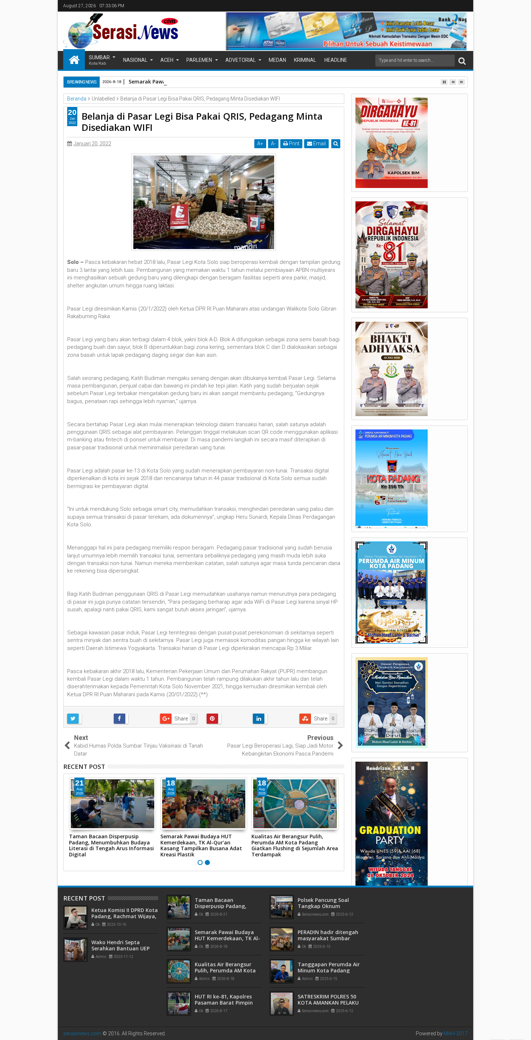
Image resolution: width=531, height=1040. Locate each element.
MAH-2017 (456, 1033)
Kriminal (305, 60)
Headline (335, 60)
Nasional (135, 60)
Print (293, 143)
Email (319, 143)
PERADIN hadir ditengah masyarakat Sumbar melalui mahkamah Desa (329, 938)
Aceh (166, 60)
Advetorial (240, 60)
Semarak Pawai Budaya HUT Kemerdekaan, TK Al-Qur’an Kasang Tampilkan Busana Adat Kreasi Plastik (201, 845)
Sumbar (99, 60)
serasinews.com (82, 1033)
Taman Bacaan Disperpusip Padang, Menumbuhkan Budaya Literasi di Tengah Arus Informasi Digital (111, 845)
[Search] (462, 61)
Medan (277, 60)
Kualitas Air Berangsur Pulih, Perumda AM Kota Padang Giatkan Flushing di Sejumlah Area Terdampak (294, 845)
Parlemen (199, 60)
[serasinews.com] (74, 59)
